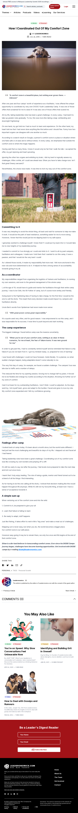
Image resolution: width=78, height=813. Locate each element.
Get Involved (59, 781)
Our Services (59, 12)
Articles (17, 12)
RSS (37, 807)
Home (56, 770)
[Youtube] (14, 794)
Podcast (45, 644)
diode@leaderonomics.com (29, 550)
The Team (58, 777)
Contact (57, 785)
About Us (57, 773)
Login (66, 6)
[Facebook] (5, 794)
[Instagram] (17, 794)
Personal (44, 23)
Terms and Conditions (25, 807)
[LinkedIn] (11, 794)
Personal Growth (25, 570)
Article (34, 23)
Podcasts (27, 12)
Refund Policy (16, 807)
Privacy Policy (6, 807)
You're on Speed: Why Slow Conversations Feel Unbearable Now (19, 651)
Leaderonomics (41, 34)
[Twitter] (8, 794)
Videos (36, 12)
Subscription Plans (54, 6)
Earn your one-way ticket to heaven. (14, 789)
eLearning (46, 12)
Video (8, 697)
